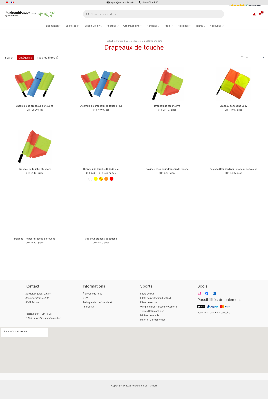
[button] (245, 6)
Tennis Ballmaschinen (152, 311)
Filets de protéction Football (155, 298)
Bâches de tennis (149, 315)
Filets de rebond (149, 302)
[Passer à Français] (13, 2)
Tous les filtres (46, 57)
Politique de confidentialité (97, 302)
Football (109, 41)
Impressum (89, 306)
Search (9, 57)
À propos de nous (92, 293)
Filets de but (147, 293)
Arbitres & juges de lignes (128, 41)
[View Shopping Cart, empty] (260, 14)
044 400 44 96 (150, 2)
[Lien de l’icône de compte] (254, 14)
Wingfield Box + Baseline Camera (158, 306)
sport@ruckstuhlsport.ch (123, 2)
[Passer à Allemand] (8, 2)
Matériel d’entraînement (153, 319)
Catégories (25, 57)
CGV (85, 298)
